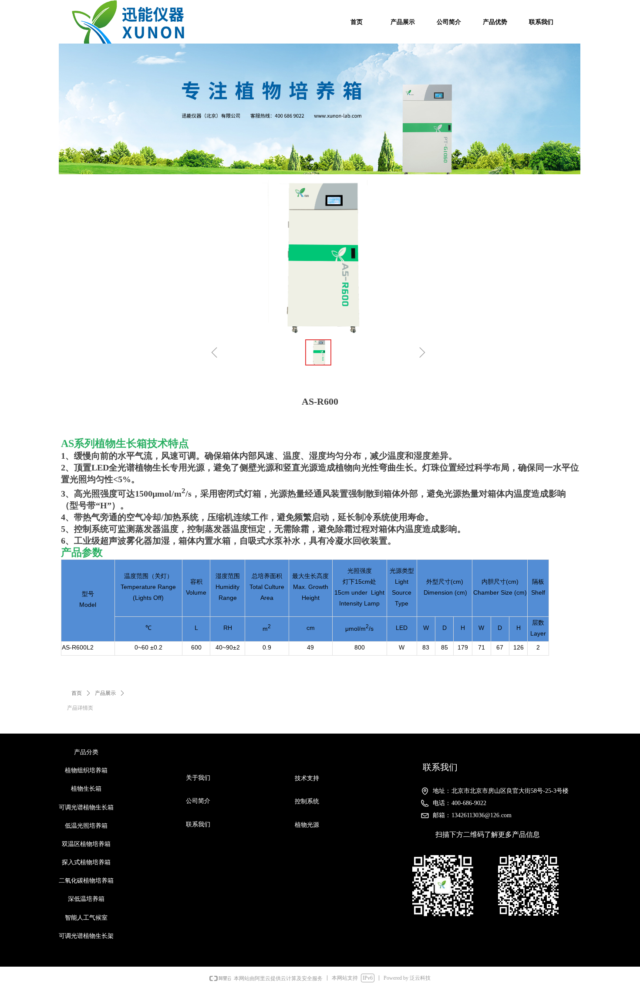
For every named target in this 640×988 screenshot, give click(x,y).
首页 (76, 693)
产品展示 (105, 693)
